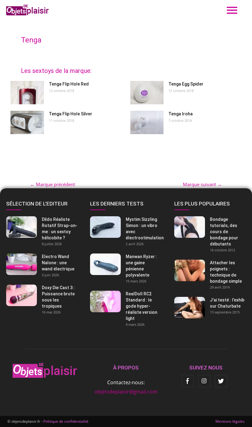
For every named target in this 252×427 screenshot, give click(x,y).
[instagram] (204, 381)
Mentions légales (230, 421)
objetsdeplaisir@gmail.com (126, 391)
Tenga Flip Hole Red (69, 84)
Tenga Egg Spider (185, 84)
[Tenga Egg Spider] (146, 92)
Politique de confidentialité (66, 421)
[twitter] (221, 381)
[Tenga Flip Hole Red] (27, 92)
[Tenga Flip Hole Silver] (27, 122)
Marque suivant (202, 184)
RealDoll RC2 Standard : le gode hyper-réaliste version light (141, 306)
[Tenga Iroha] (146, 122)
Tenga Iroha (180, 113)
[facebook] (188, 381)
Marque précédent (52, 184)
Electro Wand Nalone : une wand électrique (58, 262)
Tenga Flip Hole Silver (70, 113)
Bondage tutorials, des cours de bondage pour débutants (224, 231)
